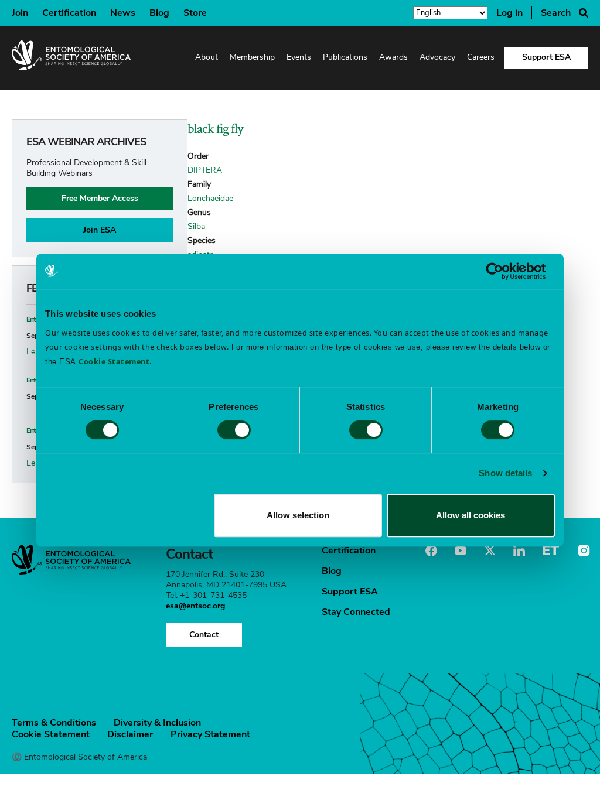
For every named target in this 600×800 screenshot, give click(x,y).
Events (299, 57)
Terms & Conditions (54, 722)
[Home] (71, 57)
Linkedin (519, 550)
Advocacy (437, 57)
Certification (69, 12)
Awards (393, 57)
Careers (481, 57)
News (122, 12)
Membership (252, 57)
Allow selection (298, 515)
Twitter (490, 550)
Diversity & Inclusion (157, 722)
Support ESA (546, 57)
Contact (204, 634)
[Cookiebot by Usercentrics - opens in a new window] (503, 271)
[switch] (234, 429)
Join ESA (99, 229)
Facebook (431, 550)
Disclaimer (130, 734)
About (206, 57)
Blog (159, 12)
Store (195, 12)
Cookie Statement (51, 734)
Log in (509, 12)
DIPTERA (205, 170)
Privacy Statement (210, 734)
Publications (345, 57)
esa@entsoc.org (195, 605)
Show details (505, 473)
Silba (196, 226)
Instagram (582, 550)
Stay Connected (356, 612)
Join (20, 12)
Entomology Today (551, 550)
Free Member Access (100, 198)
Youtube (460, 550)
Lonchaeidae (210, 198)
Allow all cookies (470, 515)
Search (556, 12)
